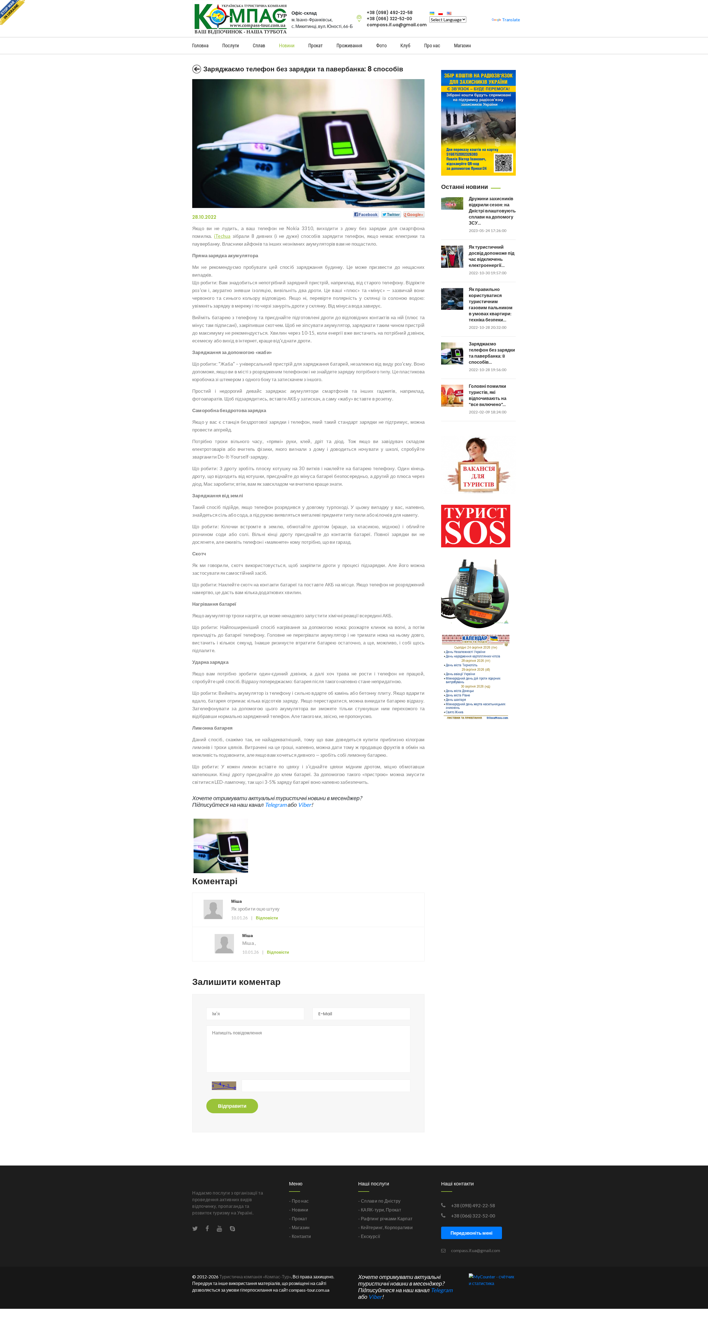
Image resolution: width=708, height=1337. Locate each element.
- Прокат (298, 1218)
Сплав (259, 45)
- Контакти (300, 1236)
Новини (287, 45)
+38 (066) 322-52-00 (389, 19)
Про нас (432, 45)
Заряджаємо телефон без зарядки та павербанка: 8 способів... (492, 353)
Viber (304, 804)
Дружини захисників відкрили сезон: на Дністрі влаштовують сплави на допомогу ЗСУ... (492, 210)
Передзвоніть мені (472, 1233)
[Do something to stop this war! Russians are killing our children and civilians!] (12, 12)
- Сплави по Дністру (379, 1200)
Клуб (405, 45)
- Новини (298, 1209)
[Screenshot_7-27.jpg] (220, 845)
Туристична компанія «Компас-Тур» (255, 1276)
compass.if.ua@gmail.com (397, 25)
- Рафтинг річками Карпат (385, 1218)
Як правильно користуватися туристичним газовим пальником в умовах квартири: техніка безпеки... (490, 304)
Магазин (462, 45)
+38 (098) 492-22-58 (390, 12)
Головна (200, 45)
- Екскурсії (369, 1236)
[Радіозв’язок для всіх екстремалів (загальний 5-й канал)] (475, 596)
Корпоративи (399, 1227)
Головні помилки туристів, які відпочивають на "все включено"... (487, 395)
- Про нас (299, 1200)
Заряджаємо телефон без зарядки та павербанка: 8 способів (303, 69)
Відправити (232, 1105)
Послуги (230, 45)
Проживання (349, 45)
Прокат (315, 45)
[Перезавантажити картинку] (224, 1085)
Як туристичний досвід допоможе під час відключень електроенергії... (491, 256)
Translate (511, 19)
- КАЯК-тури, (371, 1209)
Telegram (276, 804)
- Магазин (299, 1227)
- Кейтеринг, (371, 1227)
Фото (381, 45)
